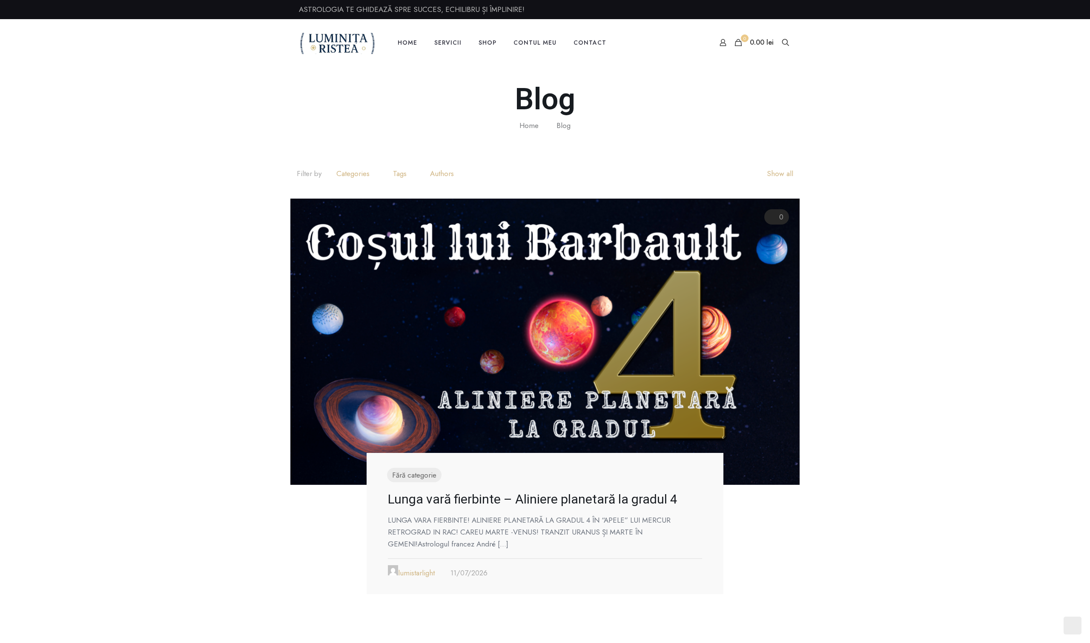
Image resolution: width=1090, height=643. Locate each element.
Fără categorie (414, 475)
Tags (400, 173)
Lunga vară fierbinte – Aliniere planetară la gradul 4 (532, 499)
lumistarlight (416, 573)
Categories (353, 173)
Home (529, 125)
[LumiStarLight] (337, 42)
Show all (780, 173)
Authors (442, 173)
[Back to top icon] (1049, 625)
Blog (563, 125)
